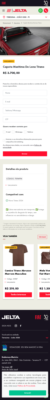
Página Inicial (7, 23)
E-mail (8, 132)
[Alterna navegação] (4, 10)
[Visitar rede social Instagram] (14, 326)
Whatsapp (18, 132)
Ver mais (42, 237)
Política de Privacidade (26, 385)
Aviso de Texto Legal (10, 369)
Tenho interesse (18, 294)
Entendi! (27, 393)
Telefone (30, 132)
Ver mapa (5, 367)
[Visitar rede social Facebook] (19, 326)
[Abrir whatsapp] (40, 10)
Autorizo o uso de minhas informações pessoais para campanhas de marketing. (24, 140)
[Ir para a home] (20, 10)
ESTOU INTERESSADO (25, 153)
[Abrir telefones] (46, 10)
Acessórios (17, 23)
